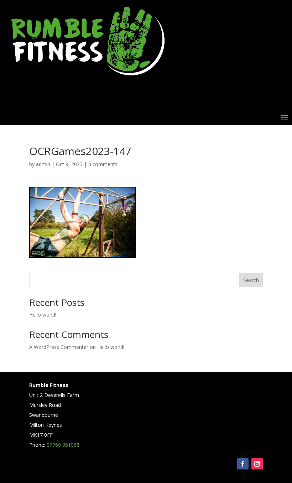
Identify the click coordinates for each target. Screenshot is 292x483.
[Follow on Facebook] (243, 463)
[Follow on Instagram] (257, 463)
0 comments (103, 164)
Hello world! (42, 314)
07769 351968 (63, 444)
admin (43, 164)
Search (251, 280)
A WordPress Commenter (58, 347)
